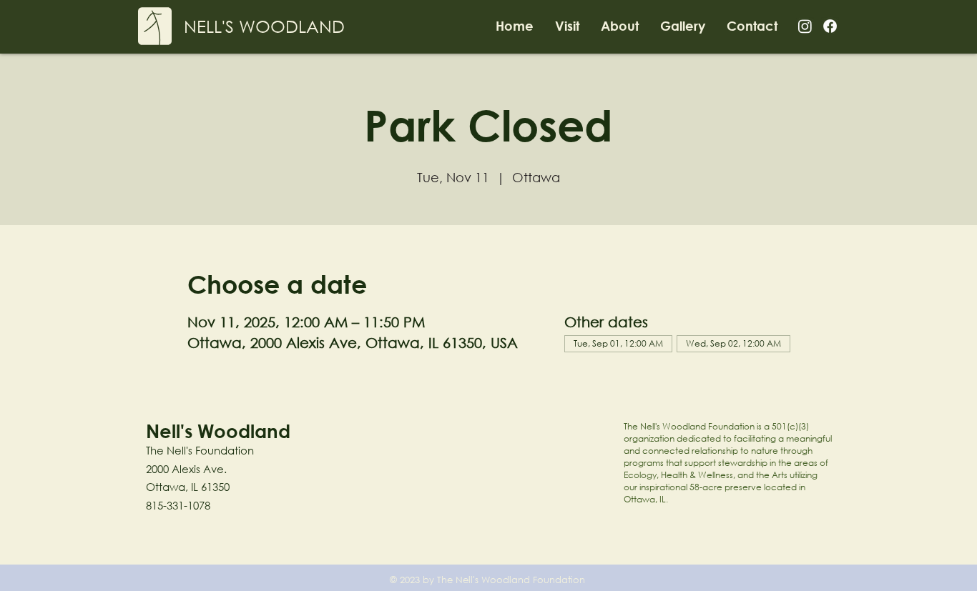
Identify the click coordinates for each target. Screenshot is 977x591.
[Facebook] (830, 26)
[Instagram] (805, 26)
